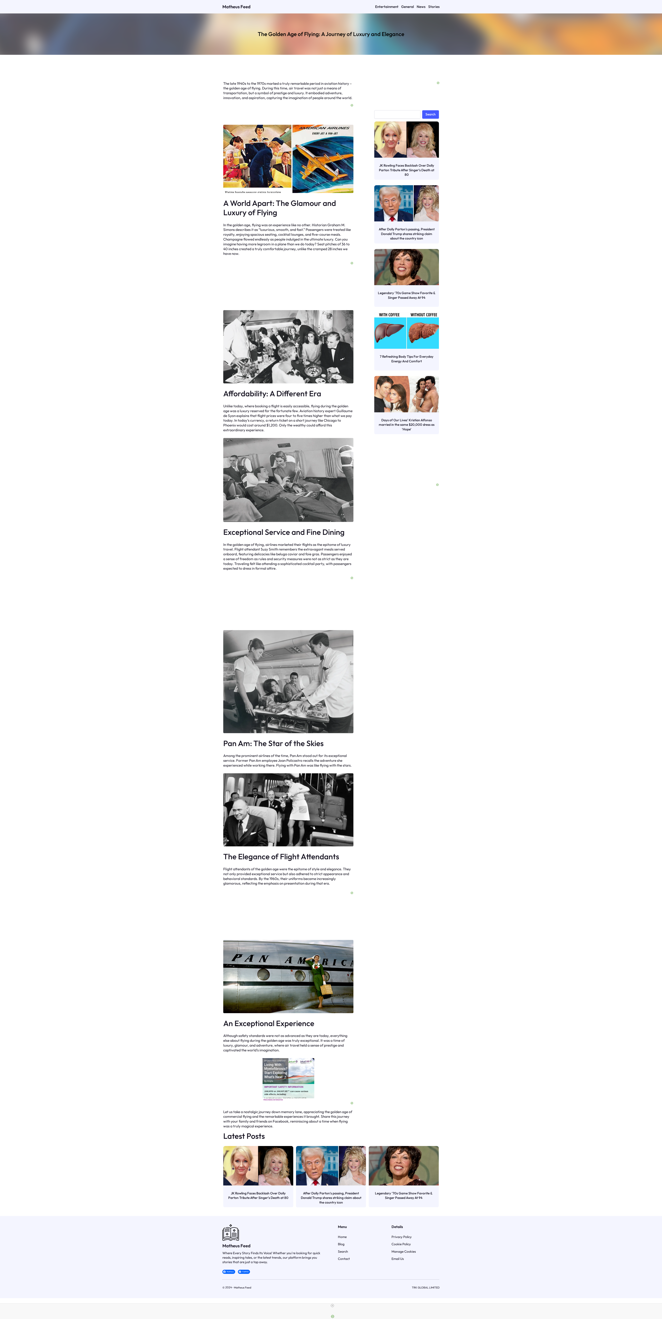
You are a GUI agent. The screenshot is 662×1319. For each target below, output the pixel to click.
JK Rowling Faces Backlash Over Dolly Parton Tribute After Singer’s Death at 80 (406, 170)
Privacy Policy (402, 1237)
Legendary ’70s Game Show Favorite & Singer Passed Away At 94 (406, 295)
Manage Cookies (404, 1251)
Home (342, 1237)
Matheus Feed (236, 6)
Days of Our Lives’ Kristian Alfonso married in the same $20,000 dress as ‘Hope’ (406, 424)
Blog (341, 1244)
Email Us (398, 1259)
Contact (344, 1259)
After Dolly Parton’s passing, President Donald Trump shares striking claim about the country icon (407, 233)
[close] (332, 1305)
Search (430, 114)
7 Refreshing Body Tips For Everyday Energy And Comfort (406, 358)
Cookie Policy (401, 1244)
